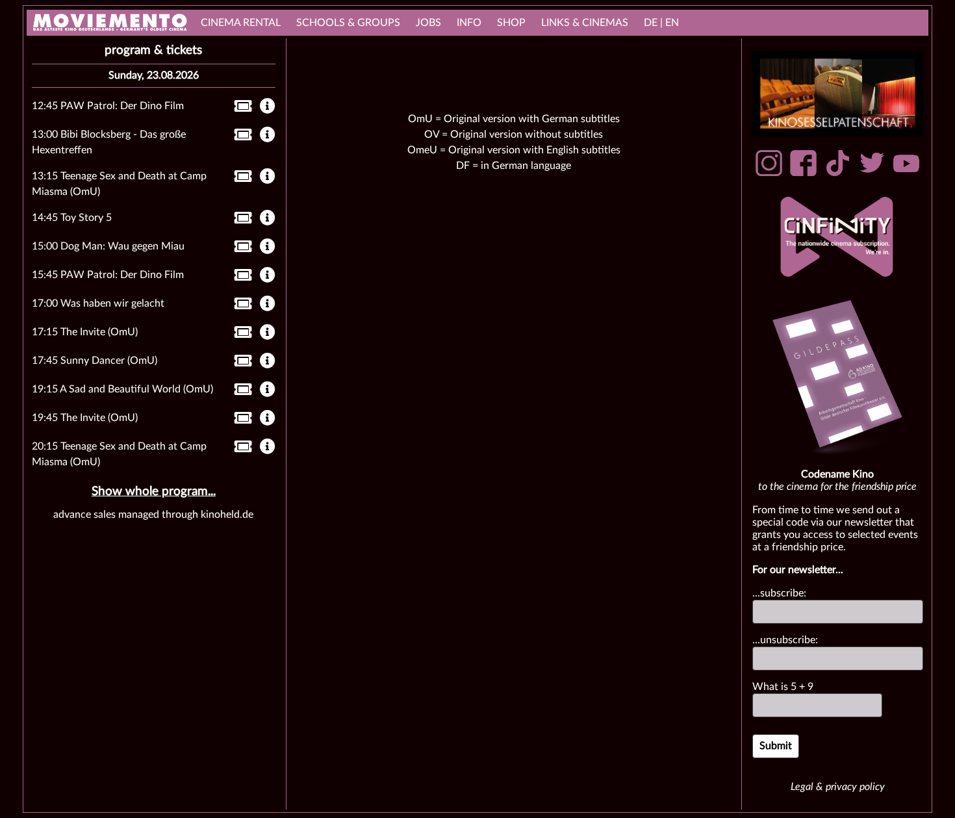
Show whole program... (154, 491)
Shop (511, 23)
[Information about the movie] (267, 107)
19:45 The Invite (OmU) (85, 418)
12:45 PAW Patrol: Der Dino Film (108, 106)
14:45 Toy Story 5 (72, 217)
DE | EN (661, 23)
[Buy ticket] (239, 108)
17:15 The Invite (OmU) (85, 332)
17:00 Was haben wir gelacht (98, 303)
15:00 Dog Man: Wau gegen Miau (108, 246)
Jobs (428, 23)
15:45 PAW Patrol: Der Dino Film (108, 275)
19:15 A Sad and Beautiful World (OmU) (122, 389)
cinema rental (241, 23)
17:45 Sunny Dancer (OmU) (94, 360)
